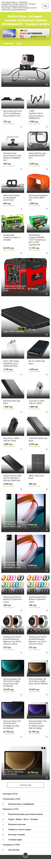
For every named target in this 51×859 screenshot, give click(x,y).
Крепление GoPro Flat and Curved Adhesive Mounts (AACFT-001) (12, 113)
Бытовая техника (16, 834)
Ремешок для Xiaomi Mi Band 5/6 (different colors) (12, 599)
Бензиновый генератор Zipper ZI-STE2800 (12, 237)
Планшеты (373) (10, 809)
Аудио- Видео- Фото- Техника (23, 819)
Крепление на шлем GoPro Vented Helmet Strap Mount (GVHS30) (14, 78)
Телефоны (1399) (11, 845)
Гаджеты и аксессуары (19, 829)
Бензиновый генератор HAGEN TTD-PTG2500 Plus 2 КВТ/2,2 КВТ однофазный (37, 240)
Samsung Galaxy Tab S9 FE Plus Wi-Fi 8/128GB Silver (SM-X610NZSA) (14, 771)
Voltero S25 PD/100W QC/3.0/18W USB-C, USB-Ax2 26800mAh (12, 478)
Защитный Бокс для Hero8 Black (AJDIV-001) (37, 155)
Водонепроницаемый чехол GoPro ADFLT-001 (38, 197)
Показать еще (25, 785)
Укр (45, 6)
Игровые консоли (17, 824)
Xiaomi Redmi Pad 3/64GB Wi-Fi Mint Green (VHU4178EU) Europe (14, 524)
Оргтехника (13, 850)
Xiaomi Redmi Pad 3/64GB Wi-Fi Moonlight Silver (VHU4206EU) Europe (14, 564)
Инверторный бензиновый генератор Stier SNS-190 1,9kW (14, 288)
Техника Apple (15, 839)
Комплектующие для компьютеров (25, 814)
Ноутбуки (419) (10, 794)
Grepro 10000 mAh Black (13, 331)
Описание (8, 43)
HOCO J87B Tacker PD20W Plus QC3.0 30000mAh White (11, 363)
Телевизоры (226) (11, 799)
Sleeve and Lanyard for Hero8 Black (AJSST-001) (11, 197)
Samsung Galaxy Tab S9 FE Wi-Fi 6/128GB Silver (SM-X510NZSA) (38, 681)
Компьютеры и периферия (21, 804)
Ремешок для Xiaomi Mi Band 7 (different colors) (38, 599)
